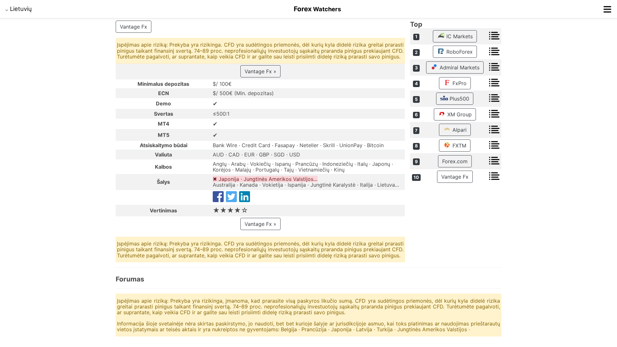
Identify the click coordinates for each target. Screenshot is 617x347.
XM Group (459, 114)
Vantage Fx (133, 26)
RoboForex (459, 52)
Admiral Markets (458, 67)
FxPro (459, 83)
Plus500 (458, 98)
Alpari (459, 130)
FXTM (458, 145)
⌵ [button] (18, 8)
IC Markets (459, 36)
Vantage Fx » (260, 71)
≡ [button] (607, 9)
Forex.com (455, 161)
